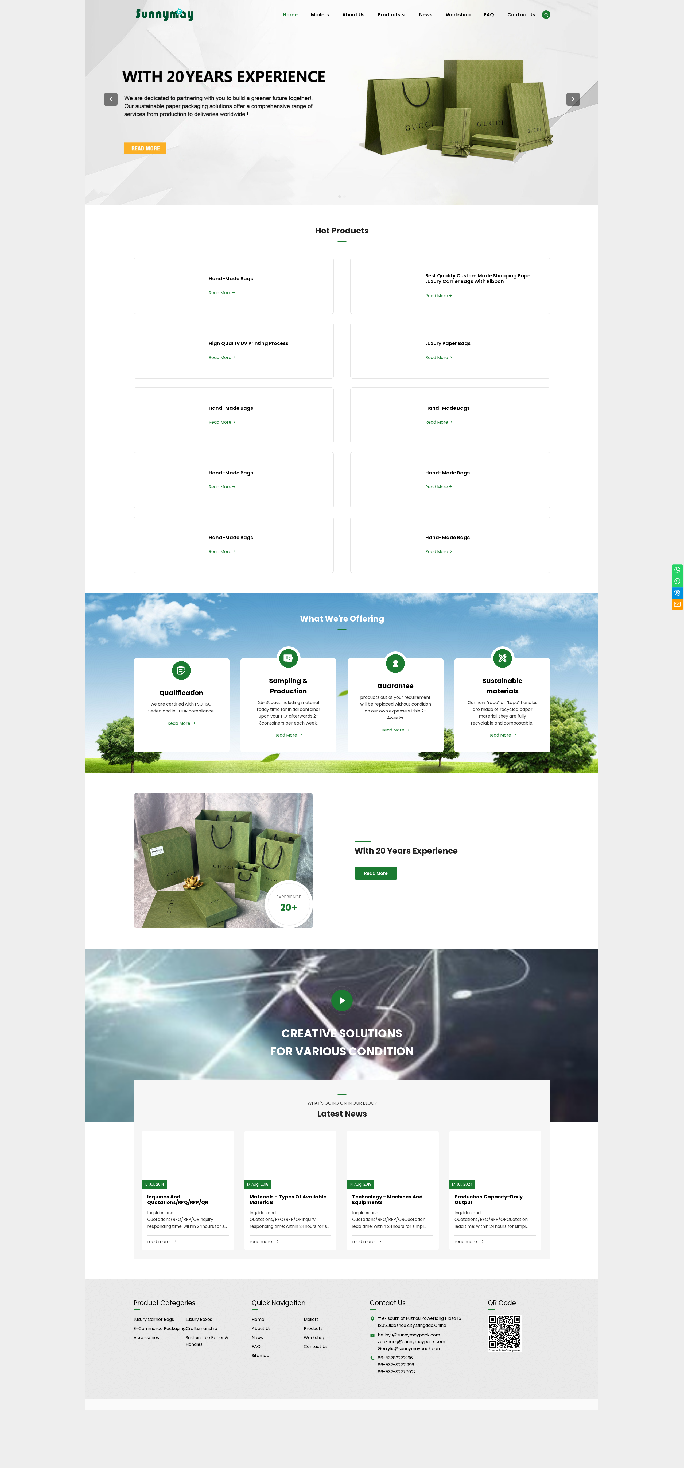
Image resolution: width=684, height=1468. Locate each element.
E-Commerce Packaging (160, 1328)
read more (158, 1242)
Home (290, 14)
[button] (111, 99)
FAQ (489, 14)
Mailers (320, 14)
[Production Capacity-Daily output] (495, 1159)
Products (389, 14)
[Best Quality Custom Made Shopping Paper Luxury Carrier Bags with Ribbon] (385, 286)
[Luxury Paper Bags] (385, 350)
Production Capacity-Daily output (488, 1199)
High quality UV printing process (248, 343)
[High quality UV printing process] (168, 350)
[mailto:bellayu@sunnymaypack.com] (677, 604)
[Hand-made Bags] (168, 286)
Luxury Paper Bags (448, 343)
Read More (179, 723)
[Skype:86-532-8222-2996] (677, 593)
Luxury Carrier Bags (154, 1319)
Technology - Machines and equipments (387, 1199)
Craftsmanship (201, 1328)
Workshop (458, 14)
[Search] (546, 14)
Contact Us (521, 14)
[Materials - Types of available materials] (290, 1159)
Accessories (146, 1338)
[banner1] (342, 102)
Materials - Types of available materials (288, 1199)
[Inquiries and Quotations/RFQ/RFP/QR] (188, 1159)
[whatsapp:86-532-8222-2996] (677, 581)
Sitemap (260, 1355)
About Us (353, 14)
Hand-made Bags (231, 279)
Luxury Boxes (199, 1319)
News (425, 14)
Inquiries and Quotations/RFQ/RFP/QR (177, 1199)
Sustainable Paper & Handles (207, 1341)
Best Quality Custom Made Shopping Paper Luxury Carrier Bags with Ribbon (478, 278)
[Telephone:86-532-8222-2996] (677, 570)
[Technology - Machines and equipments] (393, 1159)
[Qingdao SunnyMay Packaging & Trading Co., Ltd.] (165, 15)
